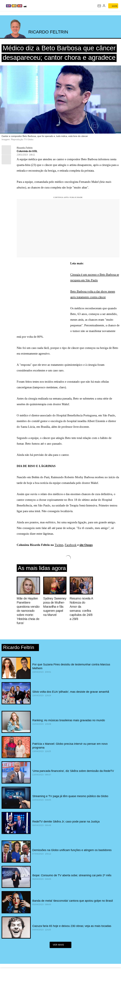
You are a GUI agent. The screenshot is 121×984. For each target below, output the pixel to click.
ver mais (58, 944)
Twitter (59, 544)
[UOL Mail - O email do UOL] (99, 6)
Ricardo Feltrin (25, 147)
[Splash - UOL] (14, 5)
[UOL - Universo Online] (25, 6)
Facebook (71, 544)
